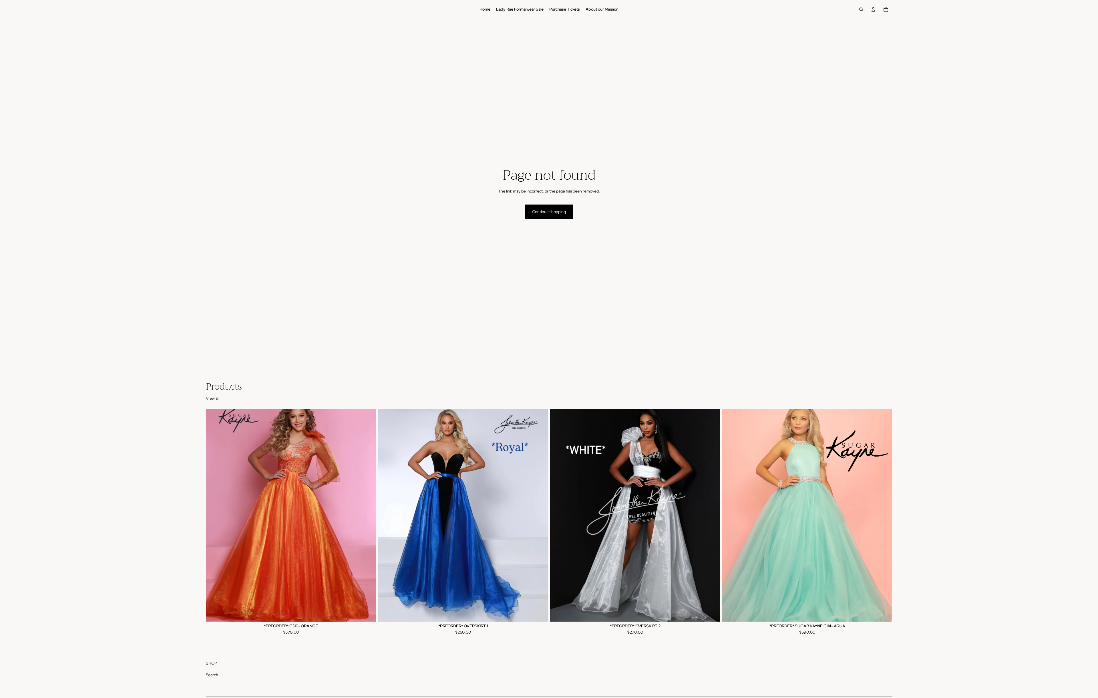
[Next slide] (539, 515)
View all (212, 398)
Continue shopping (549, 211)
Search (212, 674)
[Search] (861, 9)
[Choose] (367, 613)
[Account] (873, 9)
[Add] (711, 613)
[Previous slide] (386, 515)
